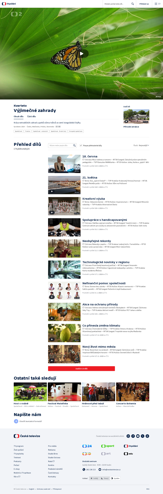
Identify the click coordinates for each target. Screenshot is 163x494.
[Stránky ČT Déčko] (86, 454)
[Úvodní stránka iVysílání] (11, 3)
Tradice (27, 131)
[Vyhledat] (74, 145)
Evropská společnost (75, 131)
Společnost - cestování (40, 131)
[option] (94, 478)
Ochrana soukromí (43, 489)
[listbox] (105, 478)
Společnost (18, 131)
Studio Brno (53, 453)
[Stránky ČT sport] (107, 447)
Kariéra (51, 465)
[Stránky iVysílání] (131, 447)
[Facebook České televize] (133, 436)
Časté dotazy (53, 473)
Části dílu (31, 116)
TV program (19, 446)
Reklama (51, 450)
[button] (81, 53)
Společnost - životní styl (58, 131)
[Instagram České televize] (128, 436)
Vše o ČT (17, 476)
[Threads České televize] (147, 436)
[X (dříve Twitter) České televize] (143, 436)
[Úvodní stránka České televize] (27, 436)
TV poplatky (19, 453)
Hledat (132, 3)
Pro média (52, 446)
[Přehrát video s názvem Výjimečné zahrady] (81, 53)
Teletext (17, 457)
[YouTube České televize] (138, 436)
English (31, 489)
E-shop (17, 469)
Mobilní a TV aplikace (22, 473)
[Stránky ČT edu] (128, 454)
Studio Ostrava (54, 457)
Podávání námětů (55, 469)
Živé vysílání (19, 450)
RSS (148, 489)
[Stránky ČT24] (87, 447)
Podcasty (17, 461)
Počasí (16, 465)
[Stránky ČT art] (105, 454)
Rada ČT (51, 461)
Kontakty (52, 476)
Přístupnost (57, 489)
